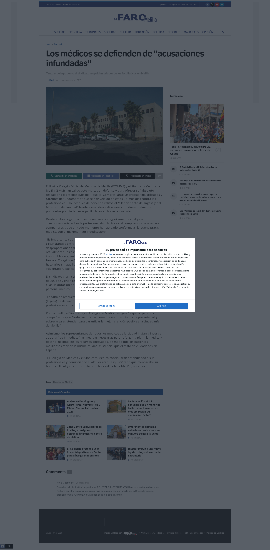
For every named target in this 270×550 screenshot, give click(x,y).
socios (109, 254)
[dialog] (135, 275)
